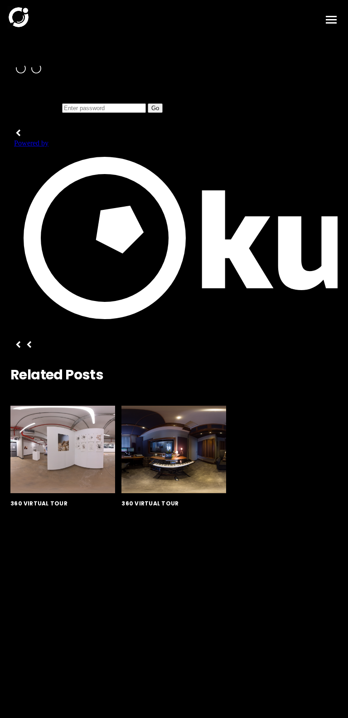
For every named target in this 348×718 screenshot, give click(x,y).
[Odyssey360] (18, 22)
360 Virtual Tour (39, 503)
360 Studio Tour (158, 517)
